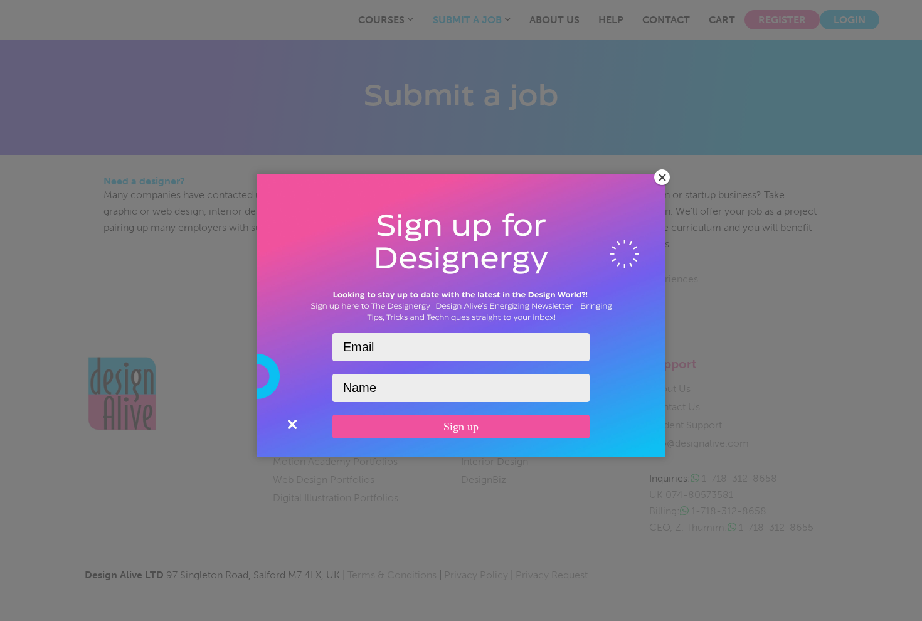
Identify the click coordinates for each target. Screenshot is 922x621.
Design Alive (76, 18)
